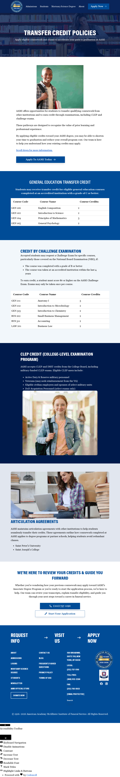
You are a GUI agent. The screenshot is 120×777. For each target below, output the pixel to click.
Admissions (16, 658)
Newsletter (16, 683)
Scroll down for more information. (34, 150)
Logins (14, 663)
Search (70, 700)
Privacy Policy (46, 672)
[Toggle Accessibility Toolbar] (5, 725)
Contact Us (44, 652)
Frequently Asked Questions (47, 665)
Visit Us (59, 638)
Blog (41, 658)
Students (15, 677)
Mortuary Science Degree (19, 670)
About (14, 652)
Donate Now (18, 696)
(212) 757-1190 (73, 669)
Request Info (19, 638)
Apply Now (94, 638)
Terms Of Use (45, 677)
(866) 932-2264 (73, 679)
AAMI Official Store (20, 688)
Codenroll (31, 775)
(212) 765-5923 (73, 688)
